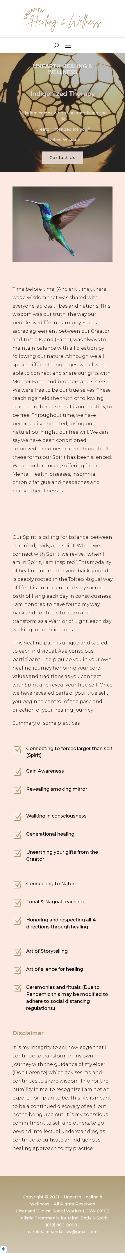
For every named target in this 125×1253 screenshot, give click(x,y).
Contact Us (62, 157)
